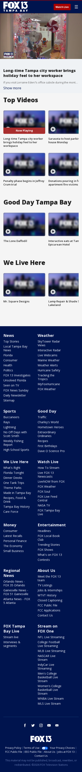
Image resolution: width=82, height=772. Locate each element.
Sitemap (9, 400)
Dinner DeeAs (12, 478)
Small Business (13, 551)
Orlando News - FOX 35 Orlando (14, 583)
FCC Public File (47, 605)
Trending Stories (49, 545)
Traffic (42, 417)
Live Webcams (47, 355)
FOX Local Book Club (49, 538)
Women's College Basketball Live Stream (49, 689)
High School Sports (16, 450)
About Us (46, 570)
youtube (49, 725)
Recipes (43, 441)
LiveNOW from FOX (51, 481)
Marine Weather (49, 360)
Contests (44, 560)
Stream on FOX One (47, 629)
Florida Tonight (13, 473)
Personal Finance (15, 541)
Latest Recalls (12, 536)
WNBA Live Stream (51, 698)
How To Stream (48, 468)
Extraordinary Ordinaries (47, 434)
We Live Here (15, 461)
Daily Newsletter (14, 395)
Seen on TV (11, 385)
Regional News (11, 573)
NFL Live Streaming (51, 637)
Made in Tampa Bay (17, 493)
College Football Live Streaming (49, 644)
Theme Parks (12, 488)
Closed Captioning (50, 600)
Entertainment (52, 524)
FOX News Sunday (15, 390)
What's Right (11, 468)
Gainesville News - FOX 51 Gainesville (15, 592)
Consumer (10, 360)
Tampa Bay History (16, 507)
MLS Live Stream (49, 704)
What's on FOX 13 (50, 555)
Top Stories (11, 341)
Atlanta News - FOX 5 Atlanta (16, 601)
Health (7, 365)
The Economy (12, 546)
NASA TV (44, 505)
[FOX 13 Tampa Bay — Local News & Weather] (15, 7)
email (57, 725)
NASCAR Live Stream (47, 658)
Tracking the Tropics (46, 377)
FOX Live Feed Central (47, 498)
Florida (8, 355)
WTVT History (47, 595)
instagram (41, 725)
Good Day (47, 411)
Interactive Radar (49, 350)
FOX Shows (45, 550)
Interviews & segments (11, 644)
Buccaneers (11, 417)
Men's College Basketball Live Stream (48, 677)
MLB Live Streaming (51, 651)
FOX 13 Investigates (16, 375)
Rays (6, 422)
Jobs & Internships (50, 590)
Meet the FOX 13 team (49, 578)
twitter (33, 725)
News (8, 335)
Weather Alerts (48, 365)
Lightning (9, 427)
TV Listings (45, 585)
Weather (46, 335)
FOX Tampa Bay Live (49, 512)
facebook (25, 725)
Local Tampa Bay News (15, 348)
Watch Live (62, 7)
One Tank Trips (13, 483)
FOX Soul (44, 491)
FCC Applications (49, 610)
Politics (8, 370)
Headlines (44, 531)
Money (9, 524)
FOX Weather (47, 389)
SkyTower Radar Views (49, 343)
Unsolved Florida (14, 380)
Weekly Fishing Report (13, 443)
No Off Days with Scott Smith (15, 434)
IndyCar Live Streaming (46, 666)
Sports (9, 411)
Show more (12, 88)
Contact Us (45, 615)
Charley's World (48, 422)
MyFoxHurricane (49, 384)
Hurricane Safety (49, 370)
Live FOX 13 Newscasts (46, 474)
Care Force (10, 512)
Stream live (11, 637)
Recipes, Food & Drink (14, 500)
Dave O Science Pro (51, 451)
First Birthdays (47, 446)
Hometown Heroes (51, 427)
